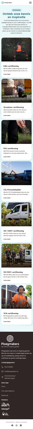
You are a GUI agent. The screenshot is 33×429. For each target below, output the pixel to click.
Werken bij (4, 395)
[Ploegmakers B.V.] (6, 2)
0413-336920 (9, 367)
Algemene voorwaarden (21, 422)
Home (3, 386)
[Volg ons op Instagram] (16, 425)
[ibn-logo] (16, 404)
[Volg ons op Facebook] (12, 425)
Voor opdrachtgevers (7, 391)
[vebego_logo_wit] (16, 409)
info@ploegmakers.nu (11, 371)
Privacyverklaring (10, 422)
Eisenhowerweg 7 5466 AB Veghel (10, 377)
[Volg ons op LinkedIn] (21, 425)
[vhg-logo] (16, 413)
